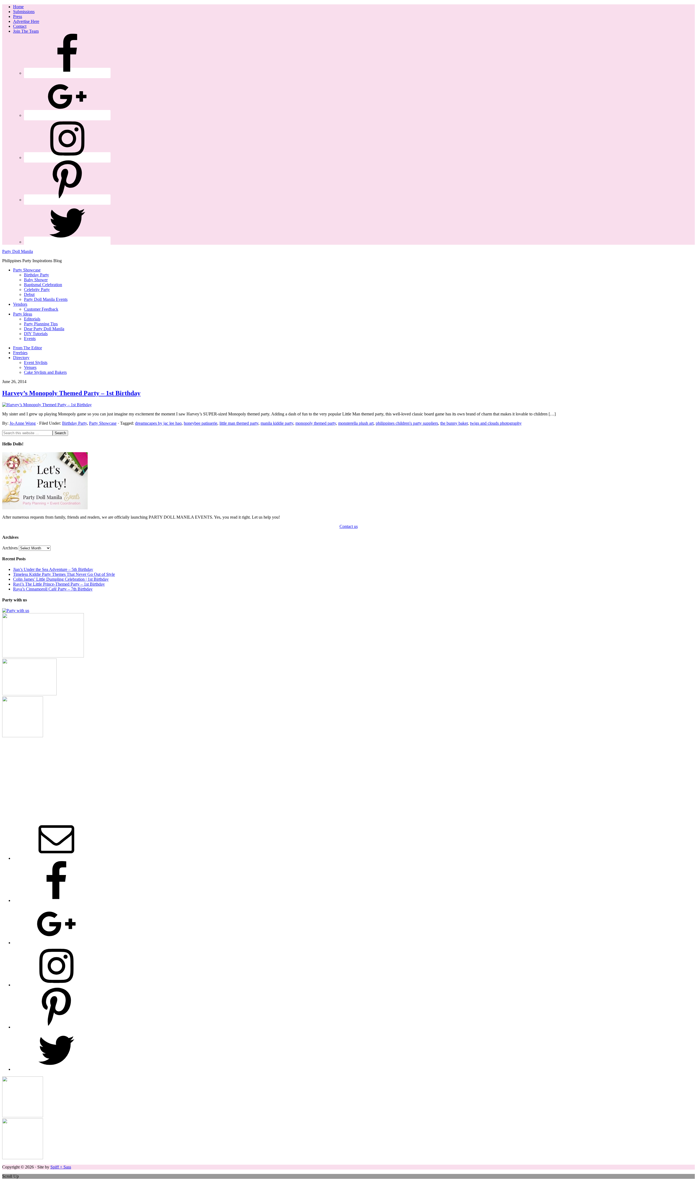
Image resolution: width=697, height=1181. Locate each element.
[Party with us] (15, 610)
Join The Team (26, 31)
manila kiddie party (277, 423)
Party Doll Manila (17, 251)
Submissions (24, 11)
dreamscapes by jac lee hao (158, 423)
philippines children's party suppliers (407, 423)
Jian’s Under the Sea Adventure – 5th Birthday (53, 569)
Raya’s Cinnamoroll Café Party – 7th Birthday (53, 589)
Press (17, 16)
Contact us (349, 526)
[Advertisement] (348, 776)
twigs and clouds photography (496, 423)
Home (18, 6)
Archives (10, 548)
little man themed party (238, 423)
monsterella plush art (356, 423)
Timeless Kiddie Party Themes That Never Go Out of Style (64, 574)
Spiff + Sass (60, 1167)
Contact (19, 26)
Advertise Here (26, 21)
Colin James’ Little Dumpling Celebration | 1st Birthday (61, 579)
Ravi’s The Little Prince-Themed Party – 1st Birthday (59, 584)
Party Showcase (103, 423)
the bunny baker (454, 423)
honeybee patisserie (200, 423)
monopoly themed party (315, 423)
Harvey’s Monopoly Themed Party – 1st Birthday (71, 393)
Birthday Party (74, 423)
